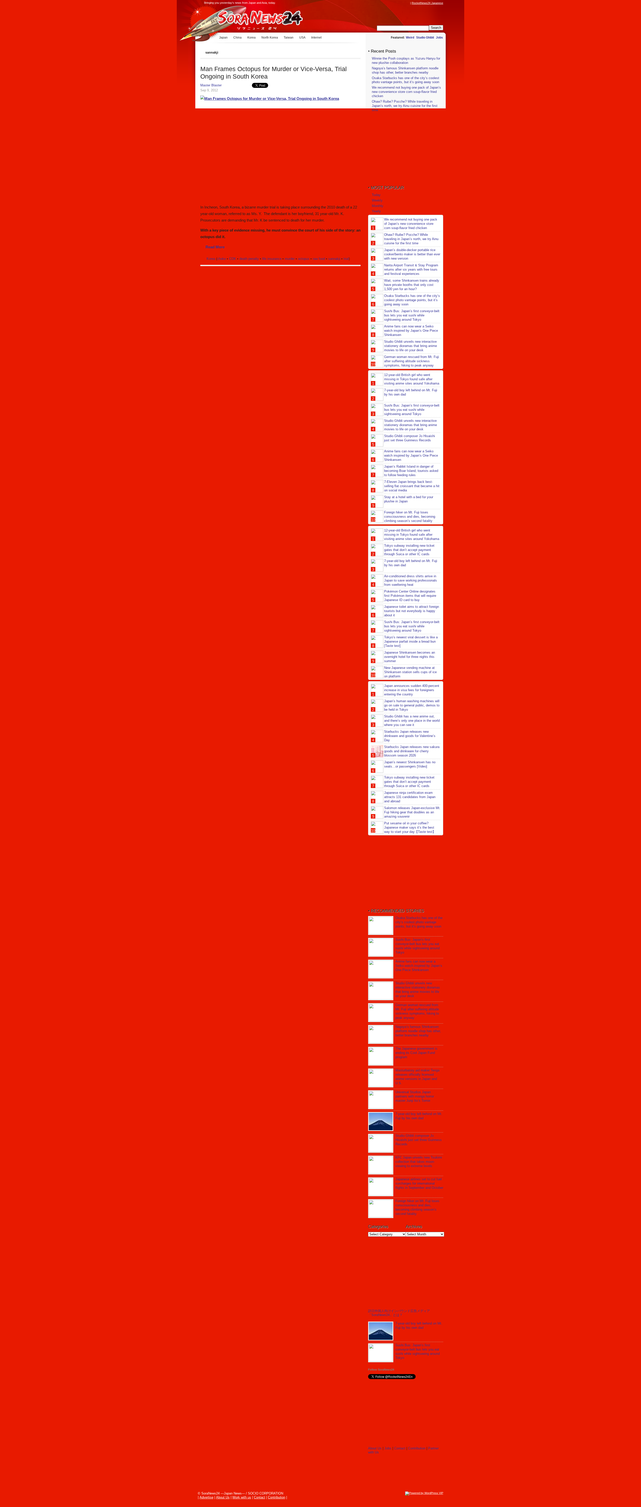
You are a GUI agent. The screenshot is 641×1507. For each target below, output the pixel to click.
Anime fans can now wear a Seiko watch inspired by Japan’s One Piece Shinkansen (411, 330)
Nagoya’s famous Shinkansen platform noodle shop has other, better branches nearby (405, 70)
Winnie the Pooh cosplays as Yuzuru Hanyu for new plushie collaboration (406, 61)
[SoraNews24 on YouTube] (403, 3)
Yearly (376, 211)
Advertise (206, 1497)
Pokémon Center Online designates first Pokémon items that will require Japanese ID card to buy (410, 596)
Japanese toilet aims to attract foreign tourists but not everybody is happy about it (411, 611)
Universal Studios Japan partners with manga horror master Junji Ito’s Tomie (414, 1096)
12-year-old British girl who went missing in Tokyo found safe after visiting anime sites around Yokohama (411, 379)
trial (346, 259)
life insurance (271, 259)
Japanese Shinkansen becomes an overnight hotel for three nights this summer (409, 657)
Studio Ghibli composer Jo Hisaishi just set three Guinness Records (409, 438)
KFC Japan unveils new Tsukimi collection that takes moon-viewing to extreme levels (418, 1162)
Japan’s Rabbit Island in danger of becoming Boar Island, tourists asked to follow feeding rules (411, 471)
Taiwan (288, 37)
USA (302, 37)
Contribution (416, 1448)
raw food (319, 259)
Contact (399, 1448)
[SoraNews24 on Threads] (393, 3)
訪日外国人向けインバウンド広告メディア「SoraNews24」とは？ (399, 1313)
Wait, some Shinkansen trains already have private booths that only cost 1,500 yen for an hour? (411, 285)
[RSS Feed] (407, 3)
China (237, 37)
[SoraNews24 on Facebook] (384, 3)
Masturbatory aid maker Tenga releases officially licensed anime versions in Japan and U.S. (417, 1076)
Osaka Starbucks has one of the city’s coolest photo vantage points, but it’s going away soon (405, 80)
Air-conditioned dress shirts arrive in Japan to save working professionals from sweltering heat (410, 580)
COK (232, 259)
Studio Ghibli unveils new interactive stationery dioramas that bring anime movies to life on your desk (410, 346)
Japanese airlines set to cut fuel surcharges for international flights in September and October (419, 1183)
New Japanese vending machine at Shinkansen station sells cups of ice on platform (410, 672)
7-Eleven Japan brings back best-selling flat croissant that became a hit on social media (411, 486)
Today (376, 195)
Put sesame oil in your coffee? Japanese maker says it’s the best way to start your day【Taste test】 (410, 827)
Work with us (241, 1497)
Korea (251, 37)
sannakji (334, 259)
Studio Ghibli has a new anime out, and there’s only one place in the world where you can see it (412, 720)
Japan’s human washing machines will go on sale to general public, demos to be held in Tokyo (411, 705)
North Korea (269, 37)
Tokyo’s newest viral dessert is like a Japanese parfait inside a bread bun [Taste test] (411, 641)
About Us (375, 1448)
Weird (410, 37)
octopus (303, 259)
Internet (316, 37)
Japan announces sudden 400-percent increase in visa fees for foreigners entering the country (411, 690)
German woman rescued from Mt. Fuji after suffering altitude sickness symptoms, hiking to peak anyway (411, 361)
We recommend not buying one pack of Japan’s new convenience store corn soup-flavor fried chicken (406, 92)
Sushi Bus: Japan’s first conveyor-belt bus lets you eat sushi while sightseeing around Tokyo (411, 315)
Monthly (377, 206)
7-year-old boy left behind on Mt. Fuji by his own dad (418, 1116)
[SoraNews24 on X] (398, 3)
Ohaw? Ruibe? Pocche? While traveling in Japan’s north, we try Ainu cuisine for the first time (404, 106)
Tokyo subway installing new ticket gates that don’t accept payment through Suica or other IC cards (409, 550)
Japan (223, 37)
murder (290, 259)
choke (221, 259)
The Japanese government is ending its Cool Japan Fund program (416, 1053)
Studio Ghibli (425, 37)
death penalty (249, 259)
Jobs (439, 37)
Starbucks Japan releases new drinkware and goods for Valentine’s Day (409, 736)
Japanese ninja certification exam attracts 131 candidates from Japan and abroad (409, 797)
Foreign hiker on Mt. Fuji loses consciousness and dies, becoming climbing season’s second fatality (409, 516)
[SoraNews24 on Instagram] (388, 3)
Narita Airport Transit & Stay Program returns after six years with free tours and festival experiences (411, 269)
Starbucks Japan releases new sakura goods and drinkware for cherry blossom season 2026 (411, 751)
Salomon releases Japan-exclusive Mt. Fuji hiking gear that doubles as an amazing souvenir (412, 812)
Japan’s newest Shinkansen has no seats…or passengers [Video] (409, 764)
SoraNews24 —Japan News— (251, 19)
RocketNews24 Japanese (427, 3)
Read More (215, 247)
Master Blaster (211, 85)
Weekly (377, 200)
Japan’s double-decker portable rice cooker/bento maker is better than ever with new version (412, 254)
